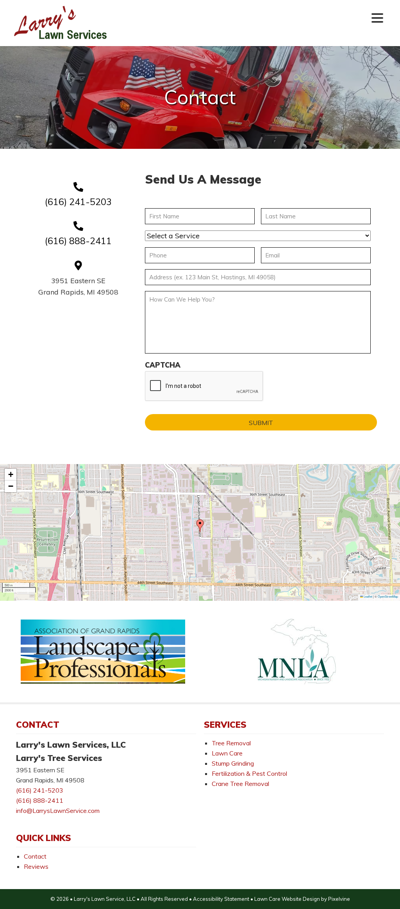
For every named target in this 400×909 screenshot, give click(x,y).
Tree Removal (231, 743)
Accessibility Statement (221, 899)
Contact (35, 856)
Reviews (36, 866)
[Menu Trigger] (377, 17)
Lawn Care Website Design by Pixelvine (302, 899)
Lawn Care (227, 753)
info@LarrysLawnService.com (58, 810)
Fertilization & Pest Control (249, 773)
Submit (261, 423)
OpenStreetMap (388, 596)
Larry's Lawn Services (61, 23)
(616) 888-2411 (78, 240)
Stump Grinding (233, 763)
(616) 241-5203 (78, 201)
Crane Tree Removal (240, 784)
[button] (200, 525)
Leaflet (367, 596)
